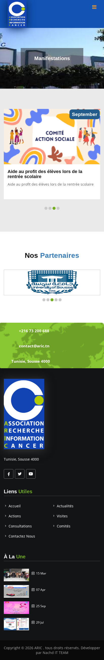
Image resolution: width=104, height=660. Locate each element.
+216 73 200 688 (34, 331)
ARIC (38, 647)
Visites (62, 516)
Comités (63, 526)
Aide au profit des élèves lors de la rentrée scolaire (45, 174)
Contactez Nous (22, 536)
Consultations (20, 526)
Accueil (15, 506)
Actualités (65, 506)
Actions (15, 516)
